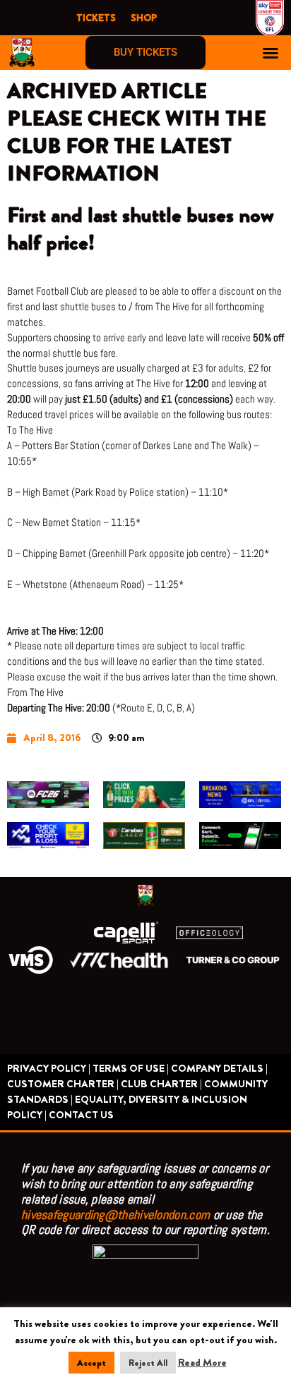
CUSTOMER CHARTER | (63, 1084)
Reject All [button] (148, 1362)
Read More (202, 1362)
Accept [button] (91, 1362)
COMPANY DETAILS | (219, 1068)
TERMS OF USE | (131, 1068)
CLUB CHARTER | (161, 1084)
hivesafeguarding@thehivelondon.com (115, 1214)
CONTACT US (81, 1115)
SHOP (144, 18)
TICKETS (96, 18)
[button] (270, 53)
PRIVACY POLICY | (48, 1068)
